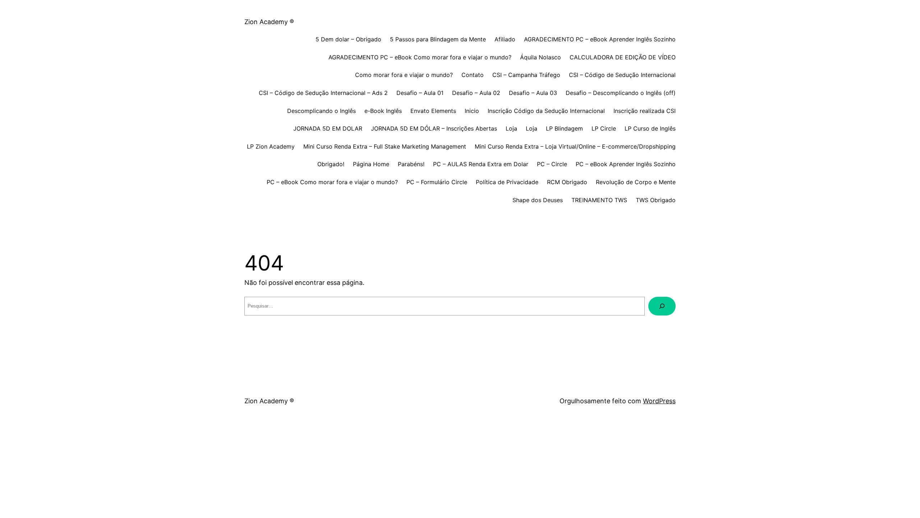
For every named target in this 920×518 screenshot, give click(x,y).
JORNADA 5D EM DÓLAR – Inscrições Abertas (434, 128)
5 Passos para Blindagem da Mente (438, 39)
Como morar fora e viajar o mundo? (404, 74)
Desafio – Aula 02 (476, 92)
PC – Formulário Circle (436, 182)
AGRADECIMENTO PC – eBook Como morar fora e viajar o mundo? (419, 57)
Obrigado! (330, 164)
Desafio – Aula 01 (419, 92)
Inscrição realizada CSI (644, 110)
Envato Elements (433, 110)
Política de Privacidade (507, 182)
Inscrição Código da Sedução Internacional (546, 110)
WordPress (659, 401)
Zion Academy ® (269, 22)
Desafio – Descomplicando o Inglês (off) (621, 92)
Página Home (371, 164)
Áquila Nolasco (540, 57)
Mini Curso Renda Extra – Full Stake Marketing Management (384, 146)
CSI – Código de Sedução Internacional (622, 74)
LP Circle (604, 128)
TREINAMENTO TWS (599, 200)
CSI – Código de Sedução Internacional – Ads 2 (323, 92)
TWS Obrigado (656, 200)
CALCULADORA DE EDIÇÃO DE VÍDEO (623, 57)
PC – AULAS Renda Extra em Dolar (480, 164)
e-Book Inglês (383, 110)
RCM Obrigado (567, 182)
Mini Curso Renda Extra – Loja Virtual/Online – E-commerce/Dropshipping (575, 146)
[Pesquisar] (662, 306)
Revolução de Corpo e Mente (636, 182)
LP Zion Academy (271, 146)
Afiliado (504, 39)
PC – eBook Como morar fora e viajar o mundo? (332, 182)
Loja (511, 128)
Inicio (472, 110)
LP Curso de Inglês (650, 128)
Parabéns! (411, 164)
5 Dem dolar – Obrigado (348, 39)
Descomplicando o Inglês (321, 110)
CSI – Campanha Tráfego (526, 74)
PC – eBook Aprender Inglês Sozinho (626, 164)
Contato (472, 74)
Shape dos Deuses (537, 200)
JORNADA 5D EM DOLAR (327, 128)
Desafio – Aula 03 (533, 92)
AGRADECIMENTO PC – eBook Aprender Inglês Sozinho (600, 39)
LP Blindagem (564, 128)
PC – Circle (552, 164)
